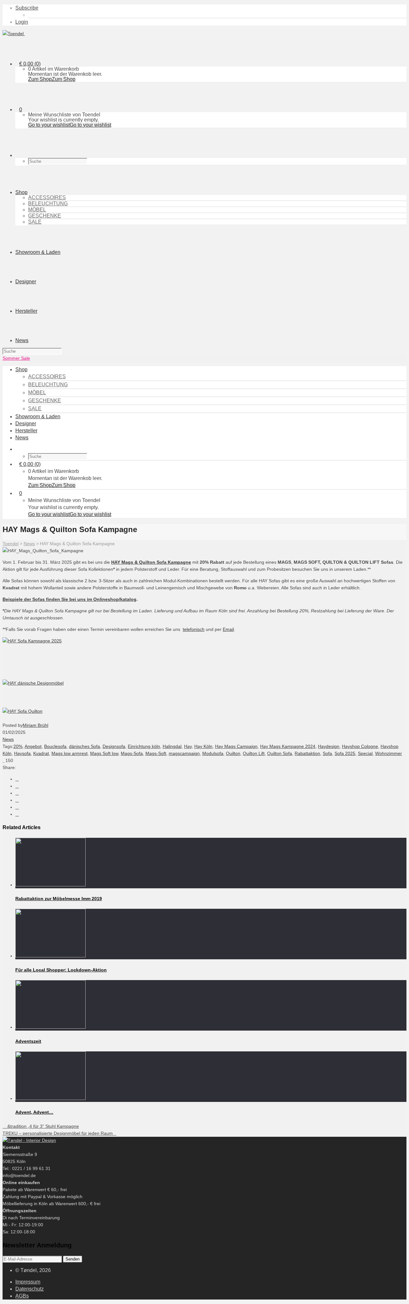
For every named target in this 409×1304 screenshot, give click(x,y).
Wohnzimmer (388, 753)
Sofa (327, 753)
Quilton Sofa (279, 753)
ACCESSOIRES (47, 197)
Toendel (11, 543)
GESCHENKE (44, 215)
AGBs (22, 1296)
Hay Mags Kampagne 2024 (287, 746)
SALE (35, 221)
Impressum (27, 1281)
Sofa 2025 (345, 753)
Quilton (233, 753)
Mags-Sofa (132, 753)
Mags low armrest (69, 753)
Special (365, 753)
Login (21, 22)
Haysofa (22, 753)
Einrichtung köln (144, 746)
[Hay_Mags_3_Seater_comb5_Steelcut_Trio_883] (33, 683)
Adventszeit (28, 1041)
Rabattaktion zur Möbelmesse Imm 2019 (58, 898)
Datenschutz (29, 1289)
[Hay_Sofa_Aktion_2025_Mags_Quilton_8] (32, 640)
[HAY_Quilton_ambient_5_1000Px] (22, 711)
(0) (30, 64)
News (29, 543)
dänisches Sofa (84, 746)
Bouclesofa (55, 746)
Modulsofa (212, 753)
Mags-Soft (155, 753)
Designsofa (114, 746)
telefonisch (193, 629)
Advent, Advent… (34, 1112)
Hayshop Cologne (360, 746)
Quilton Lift (254, 753)
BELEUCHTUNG (48, 203)
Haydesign (328, 746)
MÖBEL (37, 209)
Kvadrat (41, 753)
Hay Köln (203, 746)
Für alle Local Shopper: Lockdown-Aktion (61, 969)
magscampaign (184, 753)
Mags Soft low (104, 753)
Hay (188, 746)
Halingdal (172, 746)
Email (228, 629)
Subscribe (26, 8)
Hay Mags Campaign (236, 746)
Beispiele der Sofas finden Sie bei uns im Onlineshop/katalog (69, 599)
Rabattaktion (307, 753)
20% (17, 746)
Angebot (33, 746)
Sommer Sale (16, 358)
